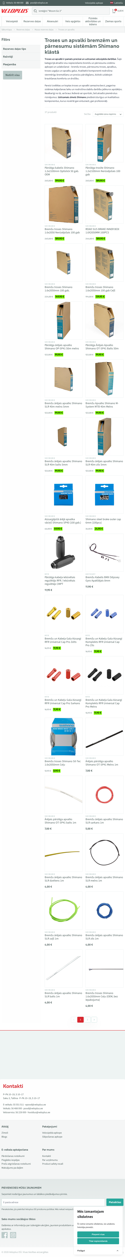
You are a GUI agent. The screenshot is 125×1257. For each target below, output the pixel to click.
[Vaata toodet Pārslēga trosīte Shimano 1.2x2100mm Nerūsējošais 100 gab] (104, 143)
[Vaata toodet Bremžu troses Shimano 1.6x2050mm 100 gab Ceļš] (104, 263)
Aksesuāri (52, 21)
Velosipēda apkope (94, 3)
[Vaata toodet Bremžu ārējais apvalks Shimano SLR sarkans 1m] (104, 795)
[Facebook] (5, 1235)
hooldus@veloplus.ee (39, 1112)
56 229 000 (21, 1112)
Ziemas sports (113, 21)
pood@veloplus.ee (39, 2)
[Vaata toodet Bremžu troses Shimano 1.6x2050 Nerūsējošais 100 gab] (64, 204)
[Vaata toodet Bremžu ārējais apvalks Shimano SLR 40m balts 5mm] (64, 437)
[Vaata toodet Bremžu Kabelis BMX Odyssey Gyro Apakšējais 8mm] (104, 553)
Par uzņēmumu (50, 1160)
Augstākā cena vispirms (105, 114)
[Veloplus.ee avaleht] (15, 11)
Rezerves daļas (32, 21)
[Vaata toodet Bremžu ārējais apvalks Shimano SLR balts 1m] (64, 969)
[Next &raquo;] (94, 1020)
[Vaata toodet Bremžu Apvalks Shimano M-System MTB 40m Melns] (104, 379)
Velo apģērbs (72, 21)
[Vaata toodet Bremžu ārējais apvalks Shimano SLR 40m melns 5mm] (64, 379)
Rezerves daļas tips (14, 48)
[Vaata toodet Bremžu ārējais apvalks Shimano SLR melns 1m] (104, 853)
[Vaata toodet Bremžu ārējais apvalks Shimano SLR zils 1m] (104, 911)
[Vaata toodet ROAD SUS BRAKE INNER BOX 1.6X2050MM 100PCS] (104, 204)
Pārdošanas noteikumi (13, 1156)
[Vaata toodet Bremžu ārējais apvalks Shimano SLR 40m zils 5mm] (104, 437)
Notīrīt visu (12, 75)
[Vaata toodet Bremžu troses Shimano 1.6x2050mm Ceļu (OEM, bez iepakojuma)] (104, 969)
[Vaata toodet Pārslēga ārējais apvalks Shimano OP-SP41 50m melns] (64, 321)
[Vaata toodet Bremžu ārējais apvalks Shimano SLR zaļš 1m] (64, 911)
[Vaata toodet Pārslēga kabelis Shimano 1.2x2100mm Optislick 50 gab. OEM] (64, 143)
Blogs (4, 1136)
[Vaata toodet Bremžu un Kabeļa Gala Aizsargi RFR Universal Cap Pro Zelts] (64, 614)
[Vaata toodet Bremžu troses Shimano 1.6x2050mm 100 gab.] (64, 263)
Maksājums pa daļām (12, 1167)
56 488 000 (16, 1108)
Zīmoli (5, 1132)
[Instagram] (13, 1235)
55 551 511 (18, 1104)
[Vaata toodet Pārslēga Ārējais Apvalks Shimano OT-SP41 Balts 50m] (104, 321)
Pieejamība (9, 64)
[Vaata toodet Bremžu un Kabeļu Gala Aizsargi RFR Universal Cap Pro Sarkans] (64, 675)
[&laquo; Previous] (74, 1020)
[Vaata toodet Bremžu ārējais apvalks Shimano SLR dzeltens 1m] (64, 853)
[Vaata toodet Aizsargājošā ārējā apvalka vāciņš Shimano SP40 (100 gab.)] (64, 495)
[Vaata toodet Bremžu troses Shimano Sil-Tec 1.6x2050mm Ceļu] (64, 737)
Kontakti (46, 1156)
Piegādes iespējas (11, 1160)
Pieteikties (115, 1202)
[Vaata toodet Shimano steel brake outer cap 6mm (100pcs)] (104, 495)
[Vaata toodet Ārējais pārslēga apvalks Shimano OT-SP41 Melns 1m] (104, 737)
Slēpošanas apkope (52, 1136)
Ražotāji (8, 56)
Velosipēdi (12, 21)
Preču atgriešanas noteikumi (16, 1164)
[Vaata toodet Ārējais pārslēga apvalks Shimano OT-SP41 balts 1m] (64, 795)
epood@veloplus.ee (35, 1104)
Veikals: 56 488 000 (14, 2)
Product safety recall (52, 1164)
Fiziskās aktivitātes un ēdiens (93, 21)
